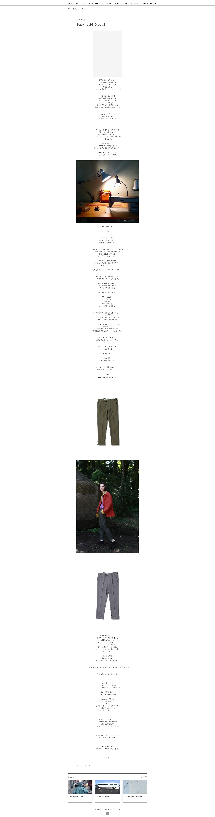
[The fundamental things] (135, 787)
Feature (84, 9)
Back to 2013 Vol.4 (103, 796)
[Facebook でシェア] (77, 766)
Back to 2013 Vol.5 (76, 796)
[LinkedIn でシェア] (85, 766)
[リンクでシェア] (89, 766)
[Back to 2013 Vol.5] (80, 787)
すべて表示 (144, 777)
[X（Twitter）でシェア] (81, 766)
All (69, 9)
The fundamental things (133, 796)
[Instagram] (107, 813)
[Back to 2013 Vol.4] (107, 787)
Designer (76, 9)
